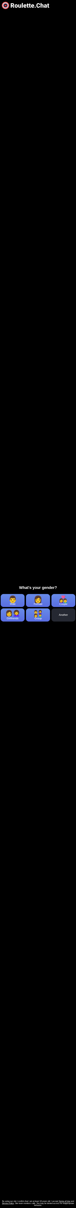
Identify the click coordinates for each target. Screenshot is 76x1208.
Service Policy (8, 1203)
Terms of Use (64, 1201)
